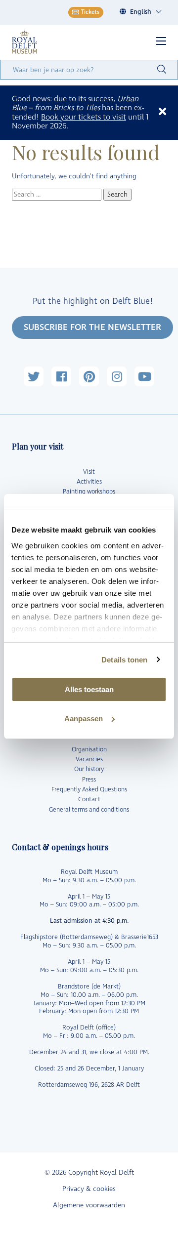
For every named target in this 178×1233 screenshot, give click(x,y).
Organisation (89, 749)
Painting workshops (89, 492)
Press (89, 780)
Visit (89, 472)
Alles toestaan (89, 689)
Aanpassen (83, 718)
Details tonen (124, 660)
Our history (89, 769)
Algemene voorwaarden (89, 1205)
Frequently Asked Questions (89, 789)
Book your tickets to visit (83, 117)
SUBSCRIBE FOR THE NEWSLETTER (92, 327)
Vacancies (89, 759)
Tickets (90, 12)
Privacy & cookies (89, 1188)
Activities (89, 482)
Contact (89, 799)
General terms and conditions (89, 810)
